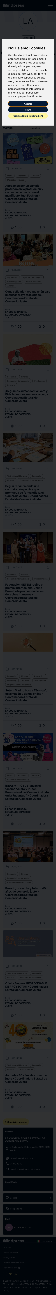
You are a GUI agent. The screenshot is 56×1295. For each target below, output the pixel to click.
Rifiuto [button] (28, 109)
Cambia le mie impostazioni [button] (28, 115)
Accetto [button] (28, 103)
